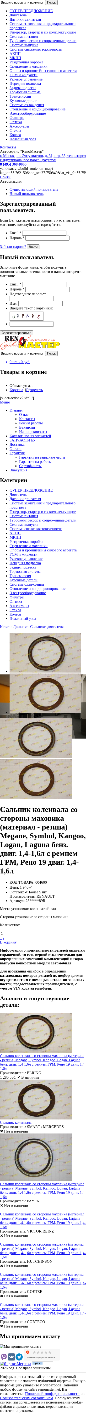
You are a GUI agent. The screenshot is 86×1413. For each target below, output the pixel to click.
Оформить (34, 390)
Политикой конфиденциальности (52, 1394)
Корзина (16, 390)
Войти (5, 177)
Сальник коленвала (16, 1122)
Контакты (8, 147)
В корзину (8, 942)
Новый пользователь (26, 194)
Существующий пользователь (34, 189)
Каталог (6, 627)
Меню (5, 402)
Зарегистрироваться (16, 333)
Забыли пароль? (13, 247)
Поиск (51, 2)
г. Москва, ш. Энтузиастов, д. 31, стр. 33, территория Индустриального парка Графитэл (43, 158)
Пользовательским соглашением (26, 1398)
